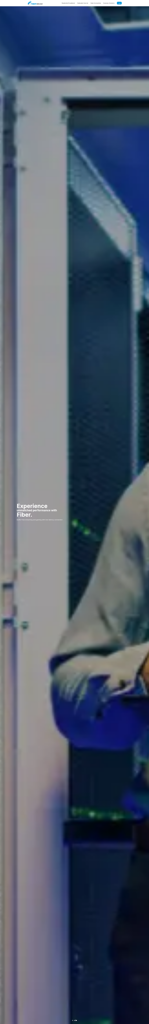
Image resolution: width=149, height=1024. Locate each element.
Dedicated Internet (82, 3)
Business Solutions (108, 3)
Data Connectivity (96, 3)
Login (119, 3)
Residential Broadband (68, 3)
